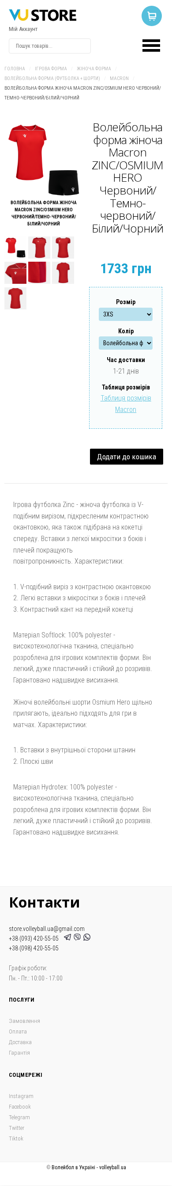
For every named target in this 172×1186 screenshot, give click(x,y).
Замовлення (24, 1021)
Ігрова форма (51, 69)
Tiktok (16, 1138)
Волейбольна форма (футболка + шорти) (52, 78)
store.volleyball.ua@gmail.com (47, 928)
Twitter (16, 1128)
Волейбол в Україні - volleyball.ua (89, 1167)
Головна (14, 69)
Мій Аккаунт (23, 29)
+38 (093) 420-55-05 (35, 938)
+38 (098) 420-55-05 (34, 948)
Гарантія (19, 1052)
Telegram (19, 1117)
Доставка (20, 1042)
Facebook (20, 1106)
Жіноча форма (94, 69)
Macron (119, 78)
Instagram (21, 1096)
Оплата (18, 1031)
